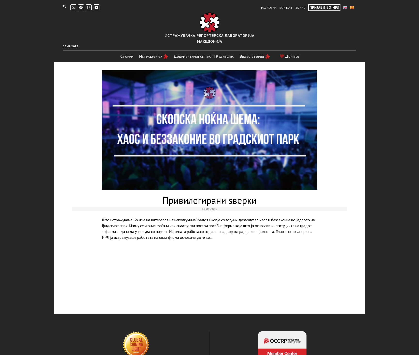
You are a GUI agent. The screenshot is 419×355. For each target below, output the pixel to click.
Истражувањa (150, 56)
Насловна (269, 7)
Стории (126, 56)
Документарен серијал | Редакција (204, 56)
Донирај (291, 56)
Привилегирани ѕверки (209, 130)
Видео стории (252, 56)
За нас (300, 7)
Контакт (285, 7)
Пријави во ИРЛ (324, 7)
